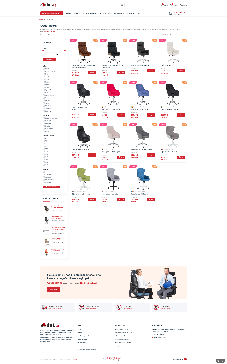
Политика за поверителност (86, 349)
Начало (41, 19)
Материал (46, 115)
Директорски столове (121, 329)
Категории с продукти (51, 13)
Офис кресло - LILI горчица (81, 194)
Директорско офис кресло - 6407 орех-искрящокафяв (84, 66)
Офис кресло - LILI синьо (139, 194)
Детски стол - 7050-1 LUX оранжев (58, 250)
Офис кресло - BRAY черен (81, 150)
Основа (45, 169)
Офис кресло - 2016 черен (170, 109)
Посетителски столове (122, 339)
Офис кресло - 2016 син (139, 109)
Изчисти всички (51, 187)
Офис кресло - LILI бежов (169, 152)
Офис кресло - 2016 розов (111, 152)
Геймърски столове (121, 346)
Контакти (53, 289)
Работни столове (120, 336)
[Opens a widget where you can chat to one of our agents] (220, 361)
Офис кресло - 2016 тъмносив (142, 150)
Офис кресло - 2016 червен (111, 109)
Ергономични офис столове (123, 342)
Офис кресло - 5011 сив (169, 65)
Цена (45, 49)
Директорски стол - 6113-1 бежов (58, 239)
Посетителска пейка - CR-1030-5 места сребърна (58, 229)
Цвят (45, 66)
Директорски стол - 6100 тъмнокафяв (58, 207)
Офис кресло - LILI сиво (110, 194)
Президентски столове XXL (123, 333)
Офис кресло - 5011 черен (140, 65)
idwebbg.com (75, 359)
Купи (92, 72)
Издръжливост (48, 136)
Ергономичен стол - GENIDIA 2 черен (58, 217)
